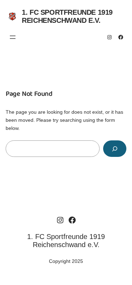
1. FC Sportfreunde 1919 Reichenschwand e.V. (67, 16)
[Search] (114, 148)
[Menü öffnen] (12, 37)
